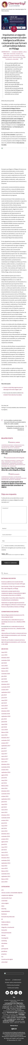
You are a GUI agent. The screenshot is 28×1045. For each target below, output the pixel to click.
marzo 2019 (4, 705)
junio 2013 (4, 844)
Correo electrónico (7, 534)
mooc (16, 1014)
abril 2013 (4, 849)
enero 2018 (4, 735)
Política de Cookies (13, 987)
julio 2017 (4, 748)
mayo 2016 (4, 780)
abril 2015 (4, 807)
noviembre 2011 (5, 873)
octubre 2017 (4, 743)
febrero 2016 (4, 785)
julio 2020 (4, 676)
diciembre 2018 (5, 711)
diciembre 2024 (5, 657)
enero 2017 (4, 761)
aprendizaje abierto (12, 1000)
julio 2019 (4, 695)
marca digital (5, 1014)
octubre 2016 (4, 769)
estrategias (8, 1009)
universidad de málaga (20, 1021)
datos (8, 53)
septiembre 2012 (5, 863)
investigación (4, 479)
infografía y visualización (7, 927)
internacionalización (18, 57)
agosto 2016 (4, 775)
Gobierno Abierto (5, 922)
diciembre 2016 (5, 764)
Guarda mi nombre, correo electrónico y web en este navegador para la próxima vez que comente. (13, 547)
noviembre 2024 (5, 660)
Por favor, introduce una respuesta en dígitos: (13, 554)
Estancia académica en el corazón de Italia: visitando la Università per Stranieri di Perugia (13, 451)
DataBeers (21, 1004)
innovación (12, 53)
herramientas (18, 446)
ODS (2, 946)
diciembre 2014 (5, 815)
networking (4, 1016)
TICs (5, 1019)
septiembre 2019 (5, 692)
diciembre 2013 (5, 833)
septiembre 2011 (5, 876)
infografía (4, 1012)
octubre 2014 (4, 820)
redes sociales (11, 1017)
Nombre (4, 528)
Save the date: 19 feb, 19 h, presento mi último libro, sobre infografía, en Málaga (13, 469)
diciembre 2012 (5, 857)
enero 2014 (4, 831)
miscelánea (4, 943)
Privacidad (21, 1038)
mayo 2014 (4, 825)
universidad (15, 59)
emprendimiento (5, 463)
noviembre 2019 (5, 687)
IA (20, 55)
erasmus (12, 55)
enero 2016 (4, 788)
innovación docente (20, 464)
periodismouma (22, 1016)
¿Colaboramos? (16, 979)
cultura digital (5, 446)
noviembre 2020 (5, 673)
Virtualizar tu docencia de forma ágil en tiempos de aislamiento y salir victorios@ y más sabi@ (14, 635)
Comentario (5, 508)
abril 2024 (4, 663)
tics (22, 53)
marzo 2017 (4, 756)
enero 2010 (4, 881)
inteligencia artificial (7, 57)
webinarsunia (16, 1022)
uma (18, 1019)
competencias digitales (17, 51)
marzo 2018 (4, 729)
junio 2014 (4, 823)
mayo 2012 (4, 865)
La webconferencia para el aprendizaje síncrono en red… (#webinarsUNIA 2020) (13, 621)
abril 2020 (4, 679)
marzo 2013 (4, 852)
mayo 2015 (4, 804)
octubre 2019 (4, 689)
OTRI (24, 57)
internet (3, 935)
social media (21, 1017)
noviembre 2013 (5, 836)
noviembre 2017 (5, 740)
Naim (2, 615)
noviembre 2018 (5, 713)
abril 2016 (4, 783)
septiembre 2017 (5, 745)
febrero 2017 (4, 759)
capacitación (6, 55)
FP (2, 919)
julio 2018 (4, 719)
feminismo (4, 914)
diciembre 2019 (5, 684)
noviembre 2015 (5, 793)
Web (3, 541)
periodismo (4, 466)
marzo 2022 (4, 665)
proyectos (18, 53)
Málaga (21, 1014)
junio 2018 (4, 721)
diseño (14, 1006)
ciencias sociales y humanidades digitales (11, 892)
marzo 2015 (4, 809)
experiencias (13, 1009)
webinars (12, 1022)
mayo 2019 (4, 700)
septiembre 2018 (5, 716)
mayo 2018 (4, 724)
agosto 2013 (4, 841)
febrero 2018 (4, 732)
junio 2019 (4, 697)
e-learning (5, 1008)
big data (18, 1000)
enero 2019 (4, 708)
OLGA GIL (4, 640)
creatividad (8, 461)
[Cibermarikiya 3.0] (13, 7)
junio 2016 (4, 777)
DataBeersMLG (6, 1006)
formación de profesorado (7, 916)
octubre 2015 (4, 796)
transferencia (9, 59)
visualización (6, 1022)
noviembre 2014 (5, 817)
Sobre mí (7, 979)
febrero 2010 (4, 879)
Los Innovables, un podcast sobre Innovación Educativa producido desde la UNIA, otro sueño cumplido (15, 421)
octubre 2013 (4, 839)
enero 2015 (4, 812)
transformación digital (7, 959)
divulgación (21, 1006)
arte (2, 460)
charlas (22, 1000)
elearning (12, 446)
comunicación (7, 1004)
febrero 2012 (4, 871)
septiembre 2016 (5, 772)
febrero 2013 (4, 855)
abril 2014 (4, 828)
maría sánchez (12, 1014)
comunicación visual (18, 445)
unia (22, 1019)
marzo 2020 (4, 681)
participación (4, 948)
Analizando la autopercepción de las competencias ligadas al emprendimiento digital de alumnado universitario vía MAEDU (13, 484)
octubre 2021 (4, 668)
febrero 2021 (4, 671)
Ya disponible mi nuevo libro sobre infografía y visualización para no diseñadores (15, 427)
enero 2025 (4, 655)
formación (16, 55)
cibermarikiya (5, 51)
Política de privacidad (13, 985)
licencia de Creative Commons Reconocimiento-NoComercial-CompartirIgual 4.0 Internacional (14, 1035)
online (8, 1016)
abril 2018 (4, 727)
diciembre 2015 (5, 791)
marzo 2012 (4, 868)
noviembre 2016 (5, 767)
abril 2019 (4, 703)
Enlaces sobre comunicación (13, 982)
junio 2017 (4, 751)
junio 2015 (4, 801)
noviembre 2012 (5, 860)
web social (22, 1022)
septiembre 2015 (5, 799)
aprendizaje (6, 1000)
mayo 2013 (4, 847)
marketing (4, 940)
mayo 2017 (4, 753)
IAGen (22, 55)
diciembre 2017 (5, 737)
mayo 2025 (4, 652)
